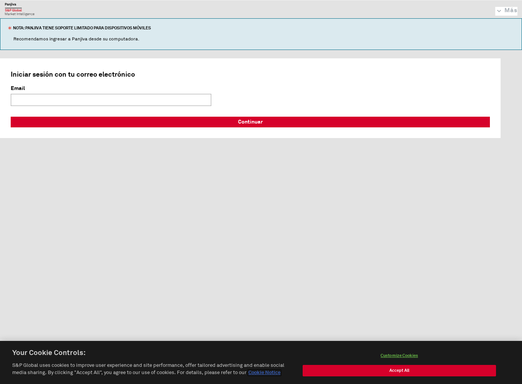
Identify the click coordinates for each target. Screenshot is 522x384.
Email (18, 88)
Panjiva (20, 9)
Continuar (250, 122)
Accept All (399, 370)
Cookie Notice (264, 372)
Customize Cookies (399, 355)
